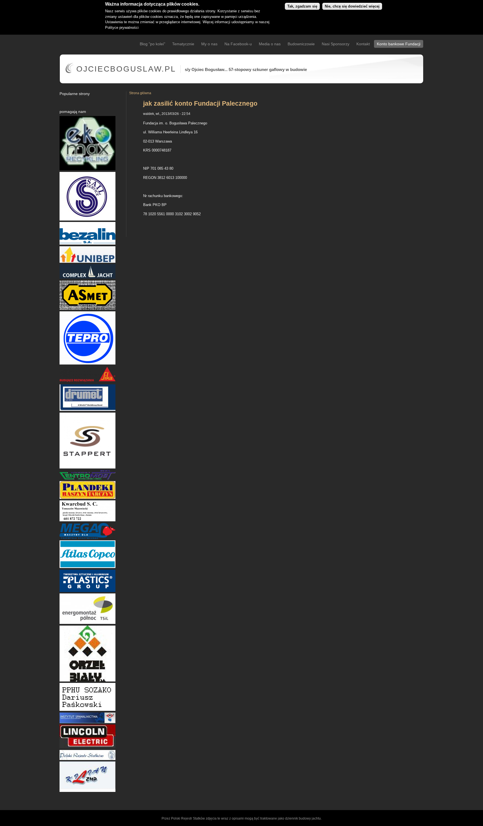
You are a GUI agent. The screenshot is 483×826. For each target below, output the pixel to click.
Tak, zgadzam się (302, 6)
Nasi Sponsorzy (335, 44)
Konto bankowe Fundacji (398, 44)
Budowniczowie (301, 44)
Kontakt (363, 44)
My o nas (209, 44)
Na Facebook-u (238, 44)
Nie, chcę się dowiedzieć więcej (352, 6)
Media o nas (270, 44)
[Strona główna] (69, 72)
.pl (126, 69)
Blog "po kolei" (152, 44)
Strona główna (140, 93)
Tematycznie (183, 44)
